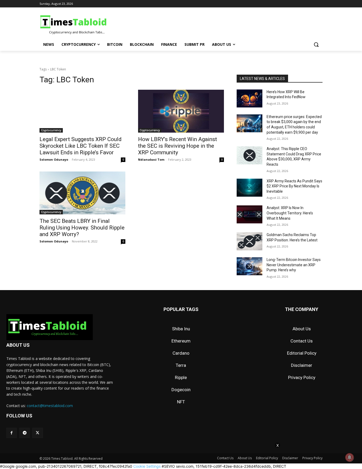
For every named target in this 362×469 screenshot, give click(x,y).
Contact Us (301, 341)
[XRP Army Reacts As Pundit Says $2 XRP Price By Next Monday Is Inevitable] (249, 188)
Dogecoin (181, 389)
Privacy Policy (301, 377)
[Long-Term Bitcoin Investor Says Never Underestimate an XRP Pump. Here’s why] (249, 266)
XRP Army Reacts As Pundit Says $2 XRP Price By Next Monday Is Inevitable (294, 186)
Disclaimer (301, 365)
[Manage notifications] (349, 457)
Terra (181, 365)
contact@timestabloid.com (50, 405)
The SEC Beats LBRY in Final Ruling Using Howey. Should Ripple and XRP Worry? (82, 227)
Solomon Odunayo (53, 159)
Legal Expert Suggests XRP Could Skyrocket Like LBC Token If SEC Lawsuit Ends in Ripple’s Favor (80, 146)
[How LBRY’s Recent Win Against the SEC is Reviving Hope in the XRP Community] (181, 111)
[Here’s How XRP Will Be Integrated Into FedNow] (249, 98)
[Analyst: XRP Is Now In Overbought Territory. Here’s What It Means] (249, 214)
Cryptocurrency (51, 130)
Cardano (181, 353)
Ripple (181, 377)
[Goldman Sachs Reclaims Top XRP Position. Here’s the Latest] (249, 241)
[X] (37, 433)
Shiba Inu (181, 328)
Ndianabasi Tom (151, 159)
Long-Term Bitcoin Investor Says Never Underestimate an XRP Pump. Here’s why (294, 265)
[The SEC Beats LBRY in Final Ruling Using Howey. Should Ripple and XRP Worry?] (82, 193)
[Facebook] (11, 433)
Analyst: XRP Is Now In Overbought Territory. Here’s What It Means (290, 213)
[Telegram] (24, 433)
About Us (302, 328)
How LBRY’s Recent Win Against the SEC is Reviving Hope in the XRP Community (177, 146)
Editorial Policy (301, 353)
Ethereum (181, 341)
